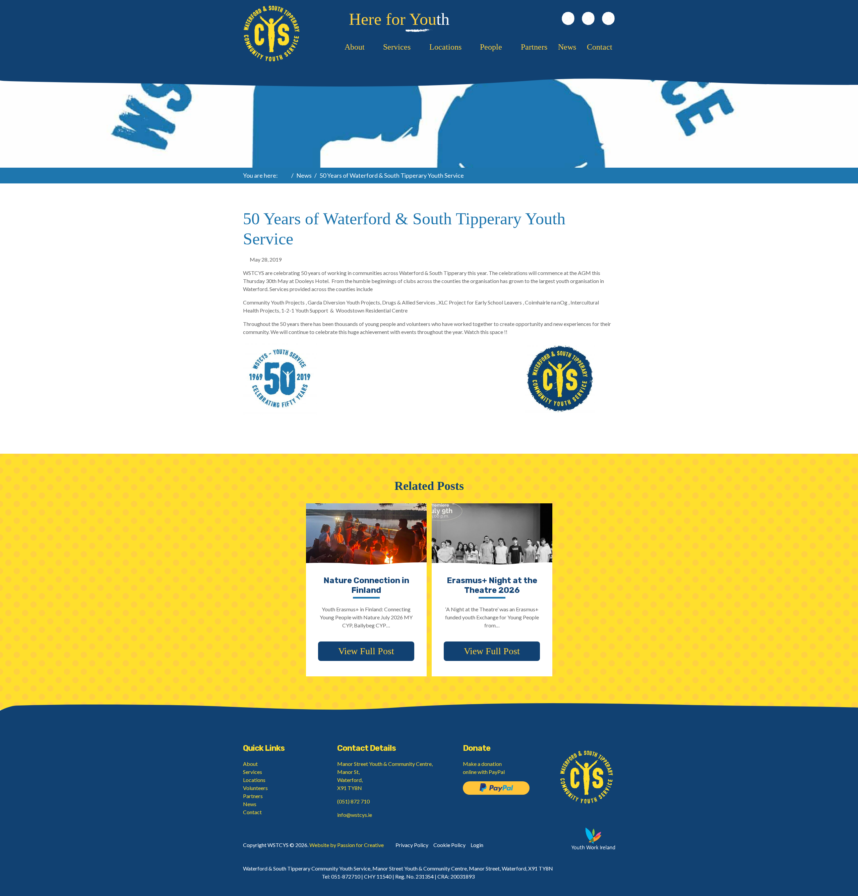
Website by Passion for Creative (346, 845)
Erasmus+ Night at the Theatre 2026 (492, 585)
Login (477, 845)
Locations (445, 47)
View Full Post (366, 651)
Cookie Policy (449, 845)
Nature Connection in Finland (366, 585)
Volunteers (255, 788)
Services (397, 47)
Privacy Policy (411, 845)
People (491, 47)
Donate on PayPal (496, 788)
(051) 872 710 (353, 801)
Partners (534, 47)
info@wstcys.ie (354, 814)
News (567, 47)
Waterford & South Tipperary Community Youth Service (271, 33)
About (355, 47)
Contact (599, 47)
